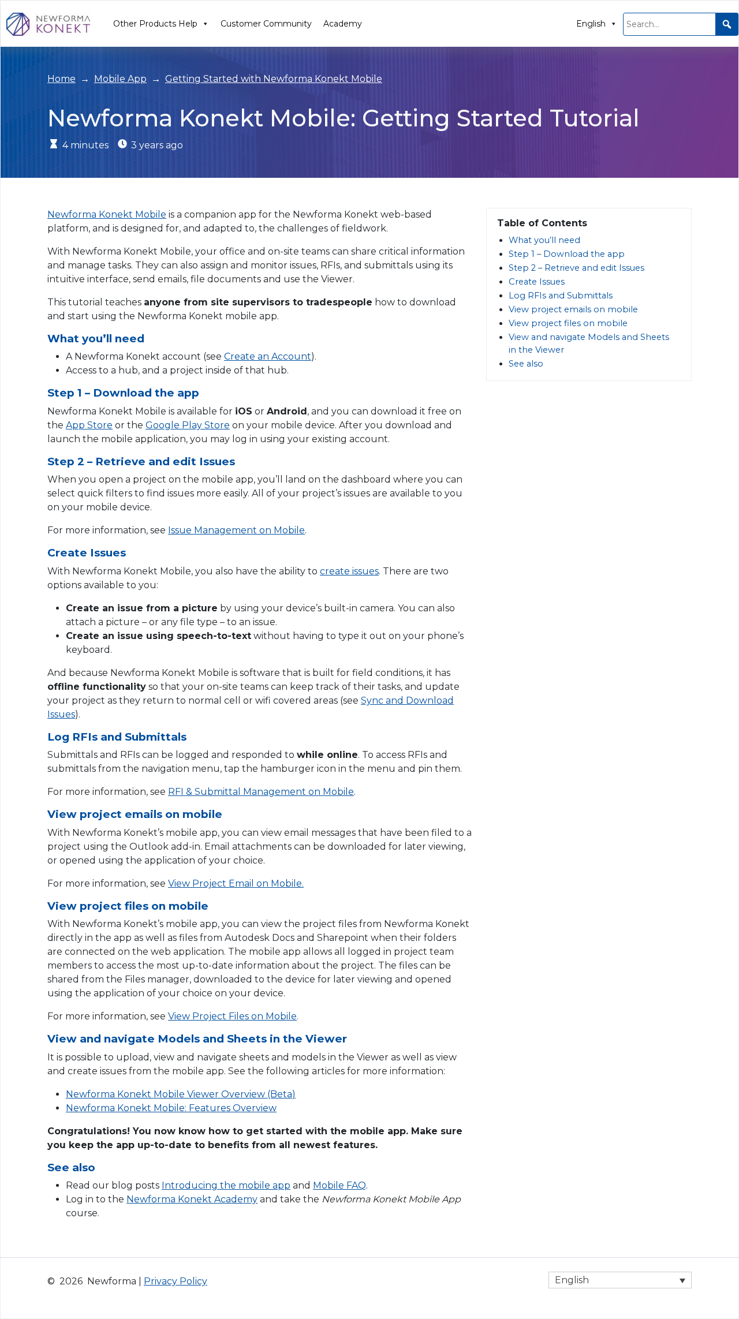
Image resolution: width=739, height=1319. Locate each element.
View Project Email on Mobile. (236, 883)
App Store (89, 425)
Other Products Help (155, 23)
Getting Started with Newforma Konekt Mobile (273, 78)
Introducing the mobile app (226, 1185)
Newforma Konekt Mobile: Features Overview (171, 1108)
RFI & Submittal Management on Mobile (261, 791)
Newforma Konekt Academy (191, 1199)
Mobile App (120, 78)
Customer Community (266, 23)
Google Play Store (187, 425)
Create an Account (267, 356)
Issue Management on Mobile (236, 530)
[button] (726, 24)
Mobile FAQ (339, 1185)
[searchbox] (680, 24)
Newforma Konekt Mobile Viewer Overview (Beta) (181, 1094)
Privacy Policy (175, 1281)
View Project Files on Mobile (232, 1016)
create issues (349, 571)
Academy (342, 23)
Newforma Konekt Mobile (106, 214)
